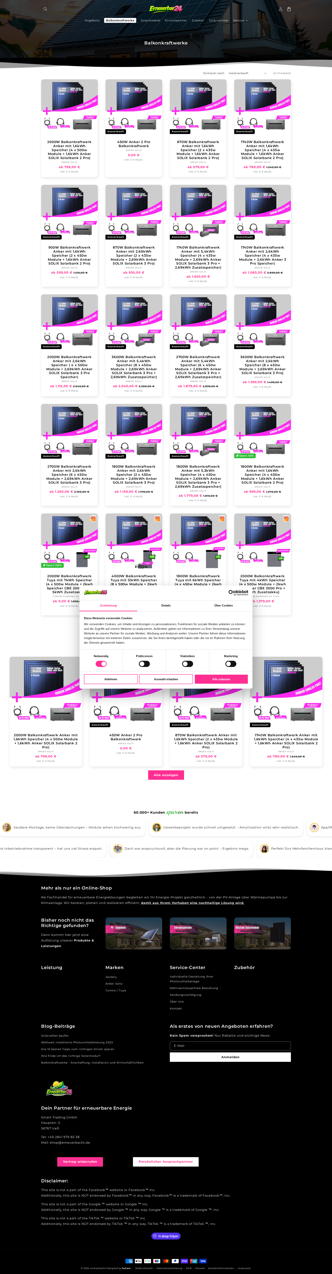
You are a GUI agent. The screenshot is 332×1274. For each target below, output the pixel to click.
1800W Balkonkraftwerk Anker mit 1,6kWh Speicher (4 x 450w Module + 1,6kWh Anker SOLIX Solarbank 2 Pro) (262, 475)
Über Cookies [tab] (223, 605)
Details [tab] (166, 605)
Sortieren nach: (214, 73)
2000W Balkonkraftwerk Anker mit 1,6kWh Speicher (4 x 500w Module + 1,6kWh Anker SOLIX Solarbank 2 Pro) (69, 150)
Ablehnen (110, 679)
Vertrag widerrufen (80, 1161)
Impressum (244, 1268)
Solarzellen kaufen (55, 1035)
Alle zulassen (221, 679)
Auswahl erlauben (166, 679)
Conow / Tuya (115, 990)
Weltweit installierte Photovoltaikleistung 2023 (77, 1042)
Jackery (111, 977)
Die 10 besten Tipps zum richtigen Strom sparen (77, 1049)
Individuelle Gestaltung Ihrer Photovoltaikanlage (191, 979)
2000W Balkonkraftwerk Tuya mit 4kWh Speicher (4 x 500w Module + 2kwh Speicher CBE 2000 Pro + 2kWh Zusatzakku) (262, 584)
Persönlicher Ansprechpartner (166, 1161)
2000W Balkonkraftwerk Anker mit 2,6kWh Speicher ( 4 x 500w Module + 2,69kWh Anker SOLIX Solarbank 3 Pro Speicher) (69, 367)
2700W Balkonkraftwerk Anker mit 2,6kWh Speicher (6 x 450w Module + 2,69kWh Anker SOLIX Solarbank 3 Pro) (69, 475)
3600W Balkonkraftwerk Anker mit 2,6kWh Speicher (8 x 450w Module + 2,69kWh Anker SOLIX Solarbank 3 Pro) (262, 365)
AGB (188, 1268)
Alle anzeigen (166, 775)
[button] (45, 9)
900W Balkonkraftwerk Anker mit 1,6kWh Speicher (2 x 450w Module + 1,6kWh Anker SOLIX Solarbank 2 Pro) (69, 256)
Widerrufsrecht (144, 1268)
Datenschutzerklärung (170, 1268)
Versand (199, 1268)
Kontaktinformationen (221, 1268)
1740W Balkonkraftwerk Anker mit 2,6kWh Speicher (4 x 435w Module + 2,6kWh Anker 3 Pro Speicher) (262, 256)
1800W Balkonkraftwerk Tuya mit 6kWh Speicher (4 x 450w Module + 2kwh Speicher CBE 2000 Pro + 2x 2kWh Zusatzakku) (198, 584)
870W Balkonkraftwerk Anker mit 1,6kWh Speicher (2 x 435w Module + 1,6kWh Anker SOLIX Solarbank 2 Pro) (198, 150)
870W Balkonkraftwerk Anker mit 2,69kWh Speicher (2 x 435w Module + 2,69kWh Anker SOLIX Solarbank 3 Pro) (134, 256)
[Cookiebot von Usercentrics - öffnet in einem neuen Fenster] (231, 593)
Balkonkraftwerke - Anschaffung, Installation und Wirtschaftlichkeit (92, 1062)
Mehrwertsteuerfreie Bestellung (194, 988)
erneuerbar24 (98, 1268)
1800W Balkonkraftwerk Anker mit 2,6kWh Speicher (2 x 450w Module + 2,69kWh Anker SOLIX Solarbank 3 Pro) (134, 475)
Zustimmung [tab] (108, 605)
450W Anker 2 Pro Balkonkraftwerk (133, 144)
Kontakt (176, 1008)
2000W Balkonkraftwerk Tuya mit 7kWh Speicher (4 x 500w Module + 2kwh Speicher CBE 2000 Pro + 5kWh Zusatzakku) (69, 584)
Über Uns (177, 1001)
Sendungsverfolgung (186, 995)
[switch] (144, 664)
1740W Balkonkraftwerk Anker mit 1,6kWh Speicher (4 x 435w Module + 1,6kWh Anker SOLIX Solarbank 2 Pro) (262, 150)
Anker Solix (114, 983)
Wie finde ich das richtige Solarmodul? (70, 1056)
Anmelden (230, 1057)
